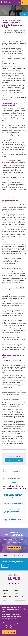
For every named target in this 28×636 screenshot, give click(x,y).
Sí (9, 460)
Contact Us (5, 593)
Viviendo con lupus (7, 471)
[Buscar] (16, 3)
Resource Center (7, 596)
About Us (5, 590)
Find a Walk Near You (9, 632)
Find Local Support (19, 596)
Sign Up (5, 566)
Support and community (9, 473)
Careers (17, 590)
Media (4, 600)
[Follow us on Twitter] (12, 584)
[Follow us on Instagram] (18, 584)
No (19, 460)
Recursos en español (20, 600)
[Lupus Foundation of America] (5, 2)
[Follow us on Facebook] (9, 584)
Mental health (16, 471)
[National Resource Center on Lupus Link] (7, 12)
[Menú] (19, 2)
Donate (24, 3)
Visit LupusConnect (14, 547)
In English (24, 14)
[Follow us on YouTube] (15, 584)
